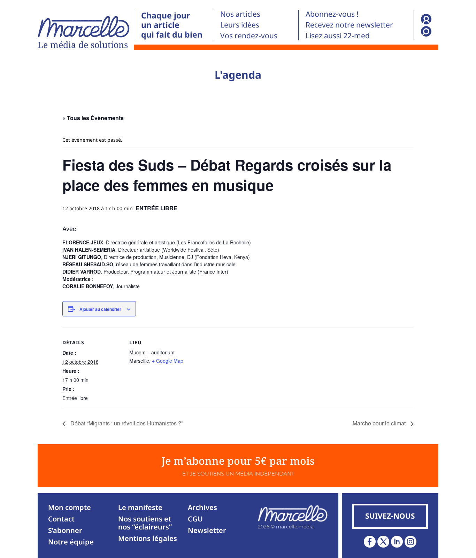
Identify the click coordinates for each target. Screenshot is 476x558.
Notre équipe (71, 542)
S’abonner (65, 530)
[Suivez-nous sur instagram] (410, 542)
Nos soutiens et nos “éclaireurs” (145, 523)
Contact (61, 519)
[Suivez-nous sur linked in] (397, 542)
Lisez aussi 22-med (338, 35)
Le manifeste (140, 507)
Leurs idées (239, 25)
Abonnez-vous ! (332, 14)
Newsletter (207, 530)
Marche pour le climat (380, 423)
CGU (195, 519)
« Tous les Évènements (93, 118)
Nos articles (240, 14)
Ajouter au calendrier (100, 309)
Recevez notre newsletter (349, 25)
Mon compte (69, 507)
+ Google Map (167, 360)
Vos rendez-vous (248, 35)
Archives (202, 507)
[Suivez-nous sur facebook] (370, 542)
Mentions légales (147, 538)
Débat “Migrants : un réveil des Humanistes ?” (126, 423)
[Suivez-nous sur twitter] (383, 542)
